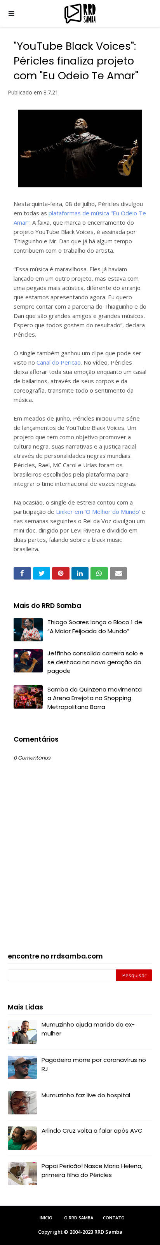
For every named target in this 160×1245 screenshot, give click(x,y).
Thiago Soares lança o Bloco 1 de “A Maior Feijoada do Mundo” (94, 626)
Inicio (46, 1218)
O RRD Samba (78, 1218)
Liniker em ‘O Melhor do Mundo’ (98, 511)
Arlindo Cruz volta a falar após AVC (92, 1130)
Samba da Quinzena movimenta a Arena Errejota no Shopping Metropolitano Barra (94, 698)
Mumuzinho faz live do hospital (86, 1095)
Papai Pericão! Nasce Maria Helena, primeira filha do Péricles (92, 1170)
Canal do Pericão (59, 362)
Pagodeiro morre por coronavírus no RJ (94, 1064)
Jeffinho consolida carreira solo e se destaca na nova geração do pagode (95, 662)
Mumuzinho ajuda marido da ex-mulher (88, 1028)
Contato (114, 1218)
